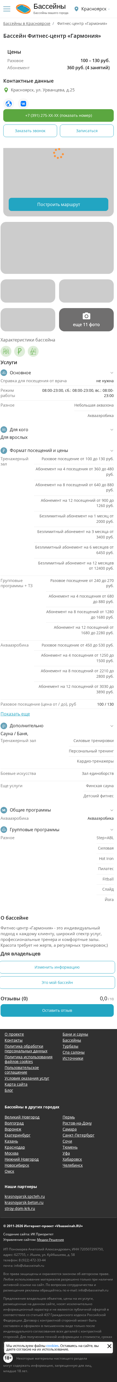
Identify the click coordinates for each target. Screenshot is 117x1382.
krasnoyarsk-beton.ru (24, 1202)
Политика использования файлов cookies (29, 1059)
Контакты (14, 1040)
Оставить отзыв (57, 1010)
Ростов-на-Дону (77, 1123)
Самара (70, 1129)
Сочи (67, 1141)
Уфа (66, 1153)
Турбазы (70, 1046)
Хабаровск (72, 1159)
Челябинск (73, 1165)
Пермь (69, 1117)
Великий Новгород (22, 1117)
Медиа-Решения (50, 1239)
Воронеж (13, 1129)
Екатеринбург (17, 1135)
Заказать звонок (30, 130)
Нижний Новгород (22, 1159)
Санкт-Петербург (78, 1135)
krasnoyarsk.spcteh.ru (25, 1196)
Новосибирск (17, 1165)
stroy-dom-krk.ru (20, 1208)
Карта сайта (16, 1084)
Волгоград (14, 1123)
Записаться (87, 130)
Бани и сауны (75, 1034)
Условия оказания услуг (27, 1078)
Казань (11, 1141)
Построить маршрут (58, 204)
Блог (9, 1090)
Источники (73, 1058)
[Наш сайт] (8, 103)
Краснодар (15, 1147)
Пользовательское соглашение (22, 1069)
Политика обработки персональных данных (26, 1048)
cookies (52, 1345)
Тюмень (70, 1147)
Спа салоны (74, 1052)
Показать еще (15, 714)
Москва (12, 1153)
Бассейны (72, 1040)
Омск (9, 1171)
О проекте (14, 1034)
